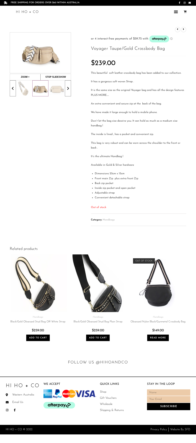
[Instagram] (184, 2)
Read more (158, 338)
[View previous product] (177, 29)
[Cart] (185, 11)
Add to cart (38, 338)
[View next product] (183, 29)
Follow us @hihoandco (98, 362)
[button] (176, 11)
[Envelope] (189, 2)
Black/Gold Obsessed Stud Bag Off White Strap (37, 321)
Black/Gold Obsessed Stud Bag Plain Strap (98, 321)
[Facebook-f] (179, 2)
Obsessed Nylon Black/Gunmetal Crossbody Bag (158, 321)
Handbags (109, 220)
